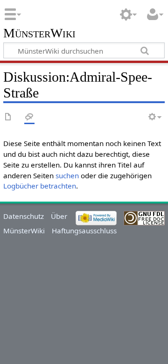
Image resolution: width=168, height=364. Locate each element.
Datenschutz (23, 216)
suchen (67, 175)
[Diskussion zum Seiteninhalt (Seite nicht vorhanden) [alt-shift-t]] (29, 117)
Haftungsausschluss (84, 230)
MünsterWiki (39, 33)
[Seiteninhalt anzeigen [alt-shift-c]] (8, 117)
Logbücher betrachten (39, 185)
